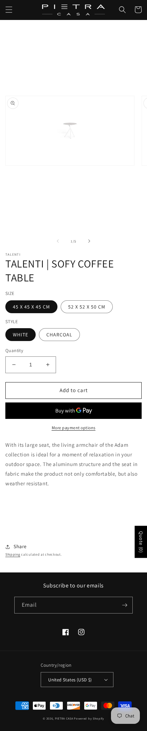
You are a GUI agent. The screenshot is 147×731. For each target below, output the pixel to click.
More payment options (74, 427)
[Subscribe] (124, 605)
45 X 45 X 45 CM (31, 307)
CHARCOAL (59, 334)
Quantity (14, 350)
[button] (9, 9)
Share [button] (20, 546)
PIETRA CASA (64, 718)
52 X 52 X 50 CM (86, 307)
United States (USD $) (70, 680)
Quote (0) (141, 541)
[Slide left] (58, 241)
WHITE (20, 334)
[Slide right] (89, 241)
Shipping (12, 554)
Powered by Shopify (89, 718)
